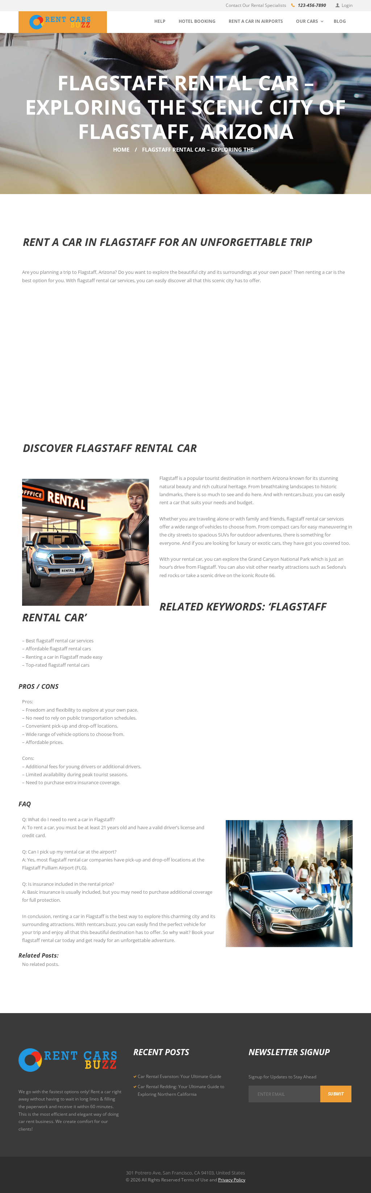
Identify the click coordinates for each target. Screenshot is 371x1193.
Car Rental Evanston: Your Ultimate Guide (179, 1076)
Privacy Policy (231, 1180)
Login (347, 5)
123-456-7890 (312, 5)
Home (121, 149)
